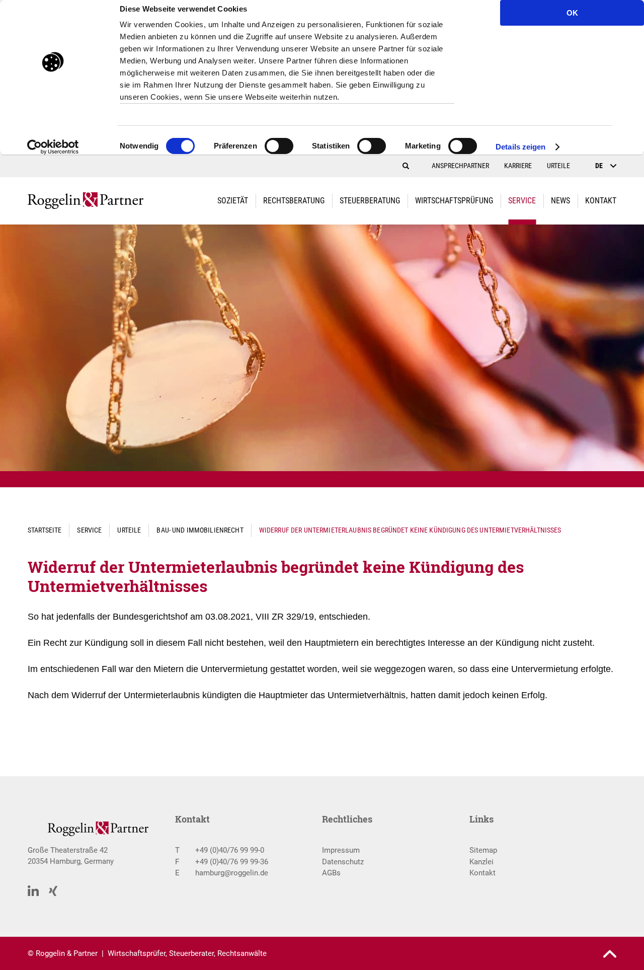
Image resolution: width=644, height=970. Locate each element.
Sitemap (483, 850)
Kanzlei (481, 861)
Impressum (341, 850)
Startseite (44, 530)
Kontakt (482, 872)
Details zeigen (520, 146)
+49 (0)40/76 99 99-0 (229, 850)
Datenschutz (343, 861)
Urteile (558, 166)
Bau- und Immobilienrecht (199, 530)
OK (572, 13)
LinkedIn (33, 891)
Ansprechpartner (460, 166)
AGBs (331, 872)
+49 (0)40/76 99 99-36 (231, 861)
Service (89, 530)
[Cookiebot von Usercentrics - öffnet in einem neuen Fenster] (53, 147)
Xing (53, 891)
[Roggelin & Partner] (85, 200)
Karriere (518, 166)
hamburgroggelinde (231, 872)
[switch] (279, 149)
